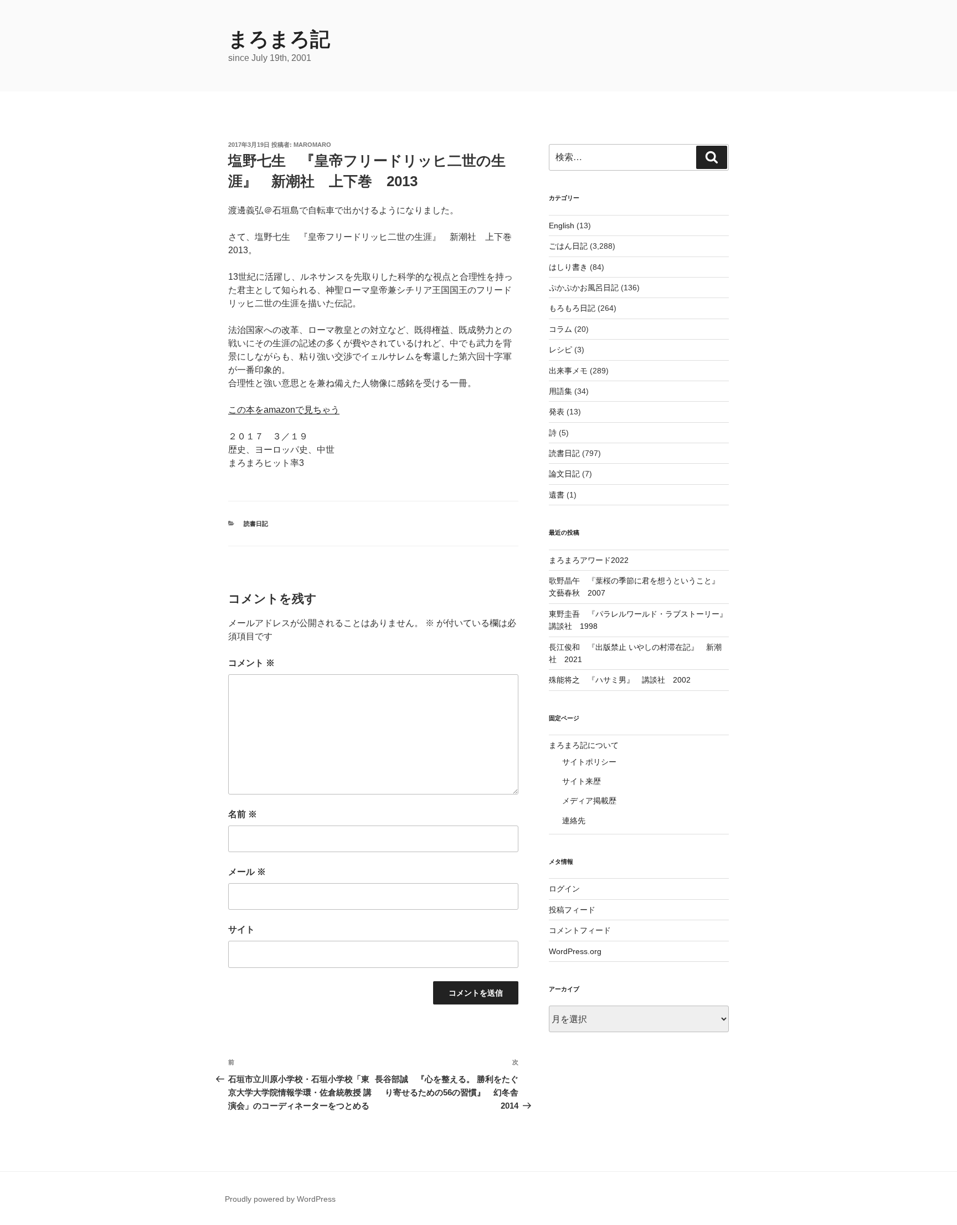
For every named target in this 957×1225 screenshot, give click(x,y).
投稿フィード (572, 909)
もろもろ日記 (572, 308)
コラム (560, 329)
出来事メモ (568, 370)
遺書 (556, 494)
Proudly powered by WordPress (280, 1199)
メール (247, 872)
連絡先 (573, 820)
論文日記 (564, 473)
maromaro (312, 144)
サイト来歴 (581, 781)
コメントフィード (580, 930)
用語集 (560, 391)
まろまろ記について (584, 745)
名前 (242, 814)
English (561, 225)
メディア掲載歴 (589, 800)
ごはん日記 (568, 246)
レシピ (560, 349)
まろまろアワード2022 (589, 560)
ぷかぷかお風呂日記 (584, 287)
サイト (241, 929)
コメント (251, 663)
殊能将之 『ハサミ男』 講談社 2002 (620, 679)
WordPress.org (575, 951)
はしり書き (568, 267)
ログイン (564, 888)
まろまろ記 (279, 39)
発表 (556, 411)
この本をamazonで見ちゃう (283, 409)
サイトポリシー (589, 761)
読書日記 (256, 523)
